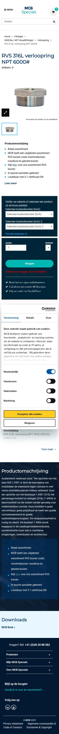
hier (15, 164)
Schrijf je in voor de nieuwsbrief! (23, 689)
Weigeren (29, 423)
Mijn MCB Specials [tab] (16, 662)
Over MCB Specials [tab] (17, 669)
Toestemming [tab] (11, 317)
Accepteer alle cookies (29, 414)
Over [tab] (48, 317)
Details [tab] (30, 317)
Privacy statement (13, 723)
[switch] (50, 381)
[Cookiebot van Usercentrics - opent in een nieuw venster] (42, 309)
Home (7, 36)
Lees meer (11, 183)
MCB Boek (7, 627)
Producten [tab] (12, 654)
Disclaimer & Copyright (39, 727)
